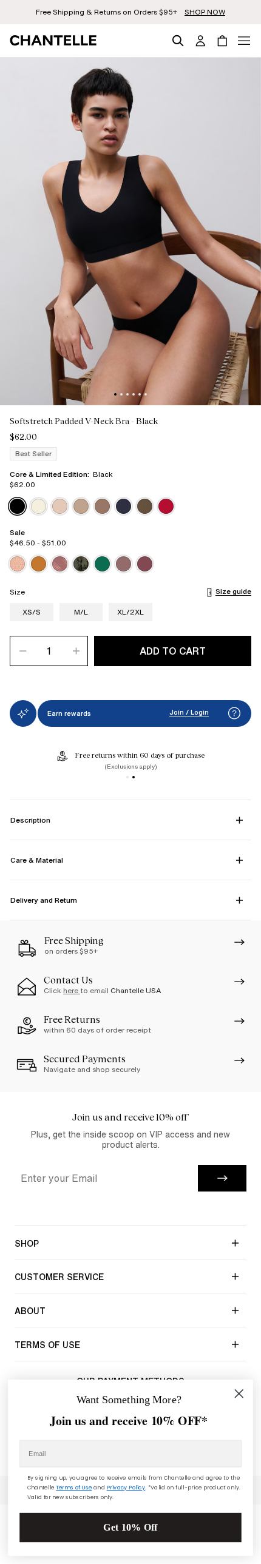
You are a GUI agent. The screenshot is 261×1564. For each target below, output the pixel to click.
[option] (17, 506)
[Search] (178, 39)
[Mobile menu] (244, 40)
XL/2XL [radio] (130, 612)
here (71, 990)
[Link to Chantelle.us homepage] (55, 40)
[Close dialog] (238, 1393)
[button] (234, 713)
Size (17, 592)
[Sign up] (222, 1178)
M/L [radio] (81, 612)
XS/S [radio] (31, 612)
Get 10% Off (130, 1527)
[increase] (75, 651)
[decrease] (22, 651)
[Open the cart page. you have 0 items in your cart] (222, 40)
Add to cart (173, 651)
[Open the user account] (200, 40)
